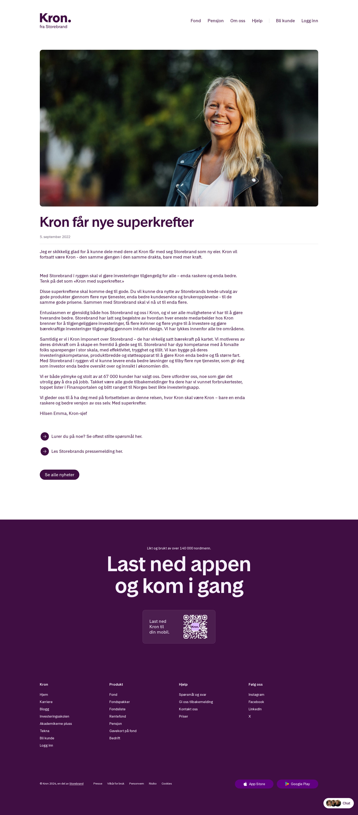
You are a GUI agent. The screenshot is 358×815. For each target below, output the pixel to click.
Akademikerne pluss (56, 723)
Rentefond (117, 716)
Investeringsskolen (54, 716)
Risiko (153, 783)
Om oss (237, 20)
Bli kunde (285, 20)
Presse (97, 783)
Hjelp (257, 20)
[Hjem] (55, 20)
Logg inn (309, 20)
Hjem (44, 694)
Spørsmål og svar (192, 694)
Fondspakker (119, 702)
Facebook (256, 702)
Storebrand (76, 783)
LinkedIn (255, 709)
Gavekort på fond (123, 731)
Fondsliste (117, 709)
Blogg (44, 709)
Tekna (44, 731)
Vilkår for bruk (115, 783)
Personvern (136, 783)
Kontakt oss (188, 709)
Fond (196, 20)
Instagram (256, 694)
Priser (183, 716)
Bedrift (114, 738)
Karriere (46, 702)
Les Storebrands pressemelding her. (87, 451)
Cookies (167, 783)
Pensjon (216, 20)
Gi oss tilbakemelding (196, 702)
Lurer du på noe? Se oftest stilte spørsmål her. (96, 436)
